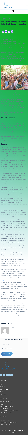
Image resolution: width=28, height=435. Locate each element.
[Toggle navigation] (27, 5)
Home (1, 384)
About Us (2, 386)
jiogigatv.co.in (4, 280)
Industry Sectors (4, 389)
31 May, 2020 (11, 27)
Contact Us (3, 394)
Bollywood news (6, 18)
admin (4, 27)
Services (2, 392)
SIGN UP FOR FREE (7, 353)
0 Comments (20, 27)
